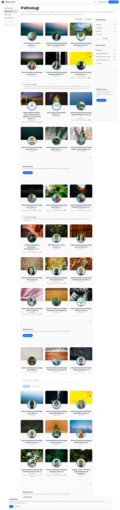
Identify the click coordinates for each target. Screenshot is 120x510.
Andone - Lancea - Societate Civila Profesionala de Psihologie (81, 471)
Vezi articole (35, 385)
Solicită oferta (28, 172)
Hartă (106, 38)
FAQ (16, 25)
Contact (11, 25)
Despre (6, 25)
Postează (26, 385)
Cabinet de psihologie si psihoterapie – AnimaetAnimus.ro (32, 247)
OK (11, 506)
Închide (17, 506)
